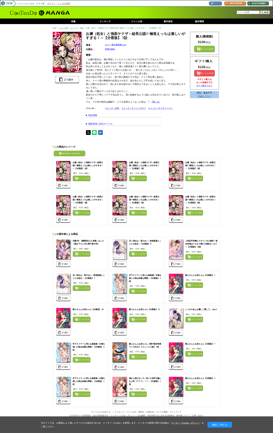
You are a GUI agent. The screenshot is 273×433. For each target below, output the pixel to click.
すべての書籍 (162, 412)
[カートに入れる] (204, 73)
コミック (74, 28)
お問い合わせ (197, 415)
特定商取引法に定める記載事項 (160, 415)
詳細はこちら (204, 96)
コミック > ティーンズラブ (133, 108)
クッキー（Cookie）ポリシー (123, 415)
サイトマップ (175, 412)
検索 (265, 12)
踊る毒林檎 (117, 45)
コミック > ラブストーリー (160, 108)
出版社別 (150, 412)
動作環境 (199, 21)
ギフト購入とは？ (204, 85)
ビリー (108, 45)
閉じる (155, 102)
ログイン (51, 3)
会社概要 (141, 415)
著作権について (183, 415)
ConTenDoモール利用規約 (80, 415)
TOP (55, 28)
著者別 (141, 412)
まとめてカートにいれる (204, 48)
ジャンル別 (136, 21)
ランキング (105, 21)
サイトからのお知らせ (101, 412)
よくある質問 (64, 3)
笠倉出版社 (110, 49)
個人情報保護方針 (100, 415)
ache (124, 45)
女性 (82, 28)
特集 (73, 21)
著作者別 (168, 21)
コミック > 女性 (112, 108)
